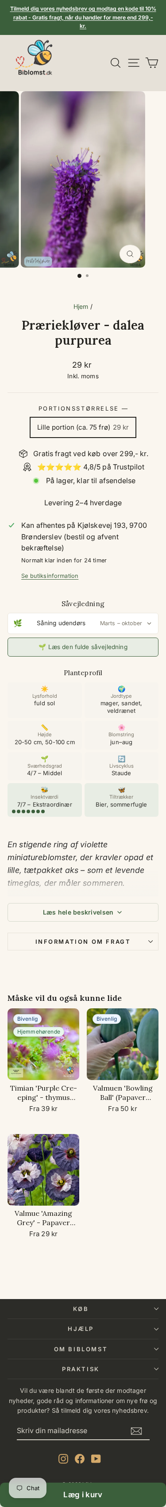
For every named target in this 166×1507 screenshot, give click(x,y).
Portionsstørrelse (83, 408)
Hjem (81, 306)
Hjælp (81, 1328)
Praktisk (81, 1368)
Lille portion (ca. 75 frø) (82, 427)
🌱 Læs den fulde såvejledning (83, 646)
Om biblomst (81, 1349)
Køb (81, 1308)
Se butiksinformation (49, 576)
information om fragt (83, 941)
